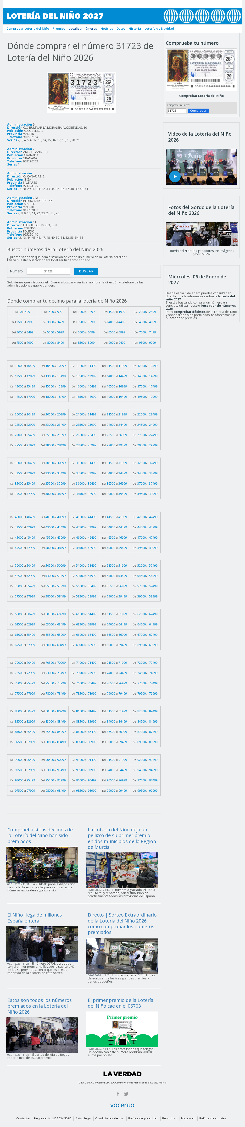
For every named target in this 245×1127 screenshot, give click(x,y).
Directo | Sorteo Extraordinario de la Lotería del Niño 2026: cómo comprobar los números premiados (122, 923)
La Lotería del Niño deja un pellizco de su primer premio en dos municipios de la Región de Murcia (122, 838)
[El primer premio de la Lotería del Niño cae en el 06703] (124, 1029)
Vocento (122, 1105)
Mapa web (188, 1118)
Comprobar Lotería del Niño (201, 96)
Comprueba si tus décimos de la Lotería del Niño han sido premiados (40, 835)
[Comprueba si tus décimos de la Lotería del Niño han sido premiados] (43, 864)
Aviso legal (83, 1118)
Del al (22, 311)
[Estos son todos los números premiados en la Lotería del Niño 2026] (43, 1035)
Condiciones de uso (109, 1118)
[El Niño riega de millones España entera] (43, 944)
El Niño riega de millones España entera (34, 918)
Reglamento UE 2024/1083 (53, 1118)
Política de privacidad (143, 1118)
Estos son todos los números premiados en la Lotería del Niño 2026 (39, 1006)
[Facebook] (118, 1094)
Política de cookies (213, 1118)
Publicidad (169, 1118)
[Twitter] (126, 1094)
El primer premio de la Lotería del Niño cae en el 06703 (120, 1003)
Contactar (23, 1118)
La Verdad (122, 1074)
